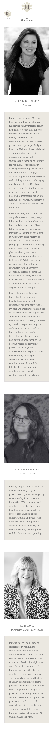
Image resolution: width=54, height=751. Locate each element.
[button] (7, 14)
